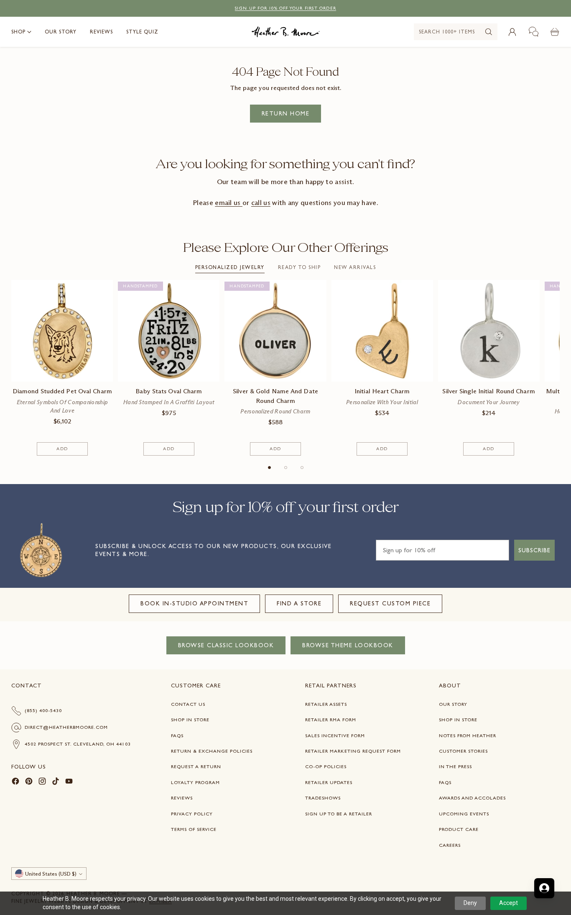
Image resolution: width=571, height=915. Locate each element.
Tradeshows (323, 797)
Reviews (182, 797)
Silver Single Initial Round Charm (488, 391)
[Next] (557, 367)
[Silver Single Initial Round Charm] (489, 331)
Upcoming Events (464, 813)
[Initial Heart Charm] (382, 331)
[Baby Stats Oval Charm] (168, 331)
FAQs (177, 735)
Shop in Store (190, 719)
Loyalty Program (195, 782)
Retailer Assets (326, 704)
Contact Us (188, 704)
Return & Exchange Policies (211, 751)
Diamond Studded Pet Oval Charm (62, 391)
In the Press (455, 766)
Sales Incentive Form (335, 735)
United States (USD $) (50, 874)
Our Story (453, 704)
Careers (450, 845)
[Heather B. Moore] (285, 32)
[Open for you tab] (544, 888)
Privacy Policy (192, 813)
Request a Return (196, 766)
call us (260, 202)
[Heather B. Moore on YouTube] (69, 782)
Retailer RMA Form (330, 719)
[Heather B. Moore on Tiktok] (56, 782)
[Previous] (14, 367)
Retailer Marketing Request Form (353, 751)
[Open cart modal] (555, 32)
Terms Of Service (194, 829)
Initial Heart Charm (382, 391)
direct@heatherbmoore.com (66, 727)
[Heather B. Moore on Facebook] (15, 782)
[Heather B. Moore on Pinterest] (29, 782)
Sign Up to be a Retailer (338, 813)
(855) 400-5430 (43, 710)
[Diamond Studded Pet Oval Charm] (62, 331)
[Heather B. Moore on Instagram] (42, 782)
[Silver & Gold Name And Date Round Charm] (275, 331)
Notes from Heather (467, 735)
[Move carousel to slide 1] (269, 467)
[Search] (488, 32)
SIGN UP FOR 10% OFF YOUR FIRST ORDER (285, 8)
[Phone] (534, 32)
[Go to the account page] (512, 32)
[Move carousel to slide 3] (302, 467)
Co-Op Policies (326, 766)
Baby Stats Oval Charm (168, 391)
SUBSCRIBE (534, 550)
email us (228, 202)
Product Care (459, 829)
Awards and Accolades (472, 797)
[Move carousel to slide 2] (285, 467)
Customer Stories (463, 751)
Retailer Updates (328, 782)
